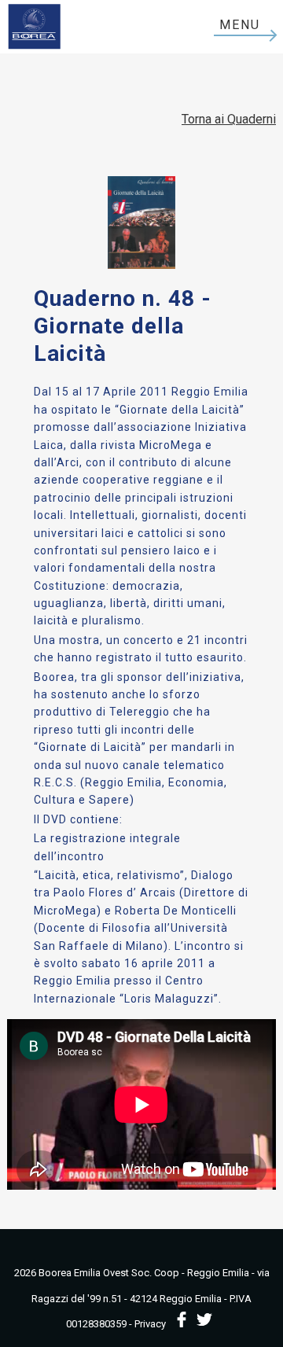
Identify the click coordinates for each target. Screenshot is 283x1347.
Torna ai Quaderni (229, 119)
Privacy (150, 1324)
